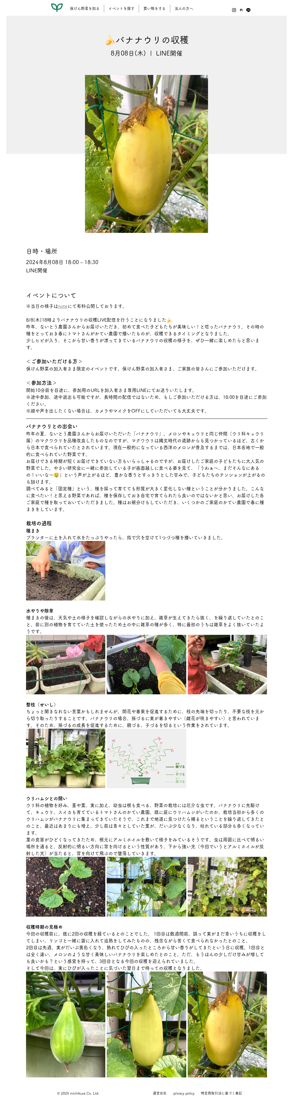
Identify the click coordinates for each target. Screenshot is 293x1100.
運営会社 (160, 1093)
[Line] (248, 10)
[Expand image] (66, 570)
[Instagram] (234, 10)
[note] (241, 10)
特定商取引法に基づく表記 (221, 1093)
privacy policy (184, 1093)
